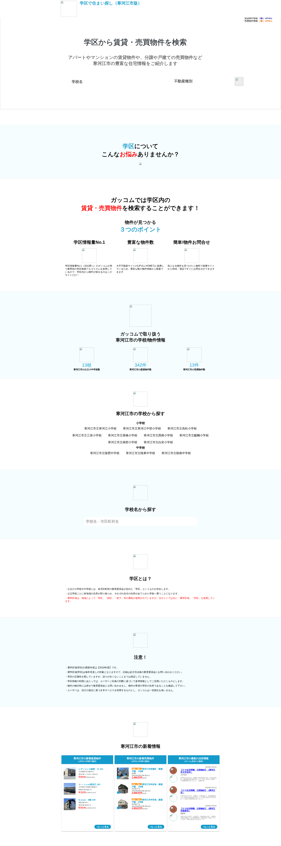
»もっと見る (103, 826)
